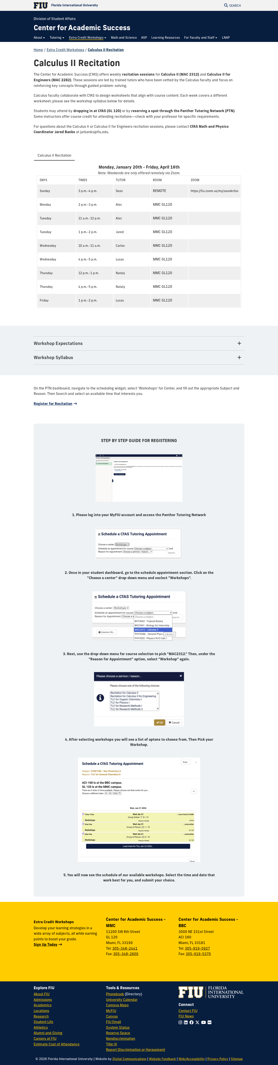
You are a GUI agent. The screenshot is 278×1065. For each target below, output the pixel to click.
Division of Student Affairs (55, 19)
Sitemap (237, 1059)
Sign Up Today (45, 944)
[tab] (54, 156)
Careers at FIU (45, 1038)
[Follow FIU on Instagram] (181, 1022)
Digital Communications (129, 1059)
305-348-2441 (124, 948)
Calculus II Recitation (106, 50)
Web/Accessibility (192, 1059)
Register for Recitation (53, 403)
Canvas (112, 1016)
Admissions (43, 999)
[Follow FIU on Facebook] (192, 1022)
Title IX (111, 1044)
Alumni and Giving (48, 1033)
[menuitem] (39, 37)
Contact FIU (188, 1011)
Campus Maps (117, 1005)
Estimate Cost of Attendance (56, 1044)
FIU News (186, 1016)
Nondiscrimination (120, 1038)
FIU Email (113, 1022)
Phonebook (115, 994)
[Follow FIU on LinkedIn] (186, 1022)
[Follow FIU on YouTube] (204, 1022)
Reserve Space (118, 1033)
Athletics (41, 1027)
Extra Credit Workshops (65, 50)
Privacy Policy (217, 1059)
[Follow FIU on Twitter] (198, 1022)
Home (38, 50)
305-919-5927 (197, 948)
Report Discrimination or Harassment (135, 1049)
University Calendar (121, 999)
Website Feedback (162, 1059)
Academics (42, 1005)
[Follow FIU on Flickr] (210, 1022)
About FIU (42, 994)
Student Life (43, 1022)
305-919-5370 (198, 954)
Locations (41, 1011)
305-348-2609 (125, 954)
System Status (117, 1027)
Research (41, 1016)
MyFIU (111, 1011)
